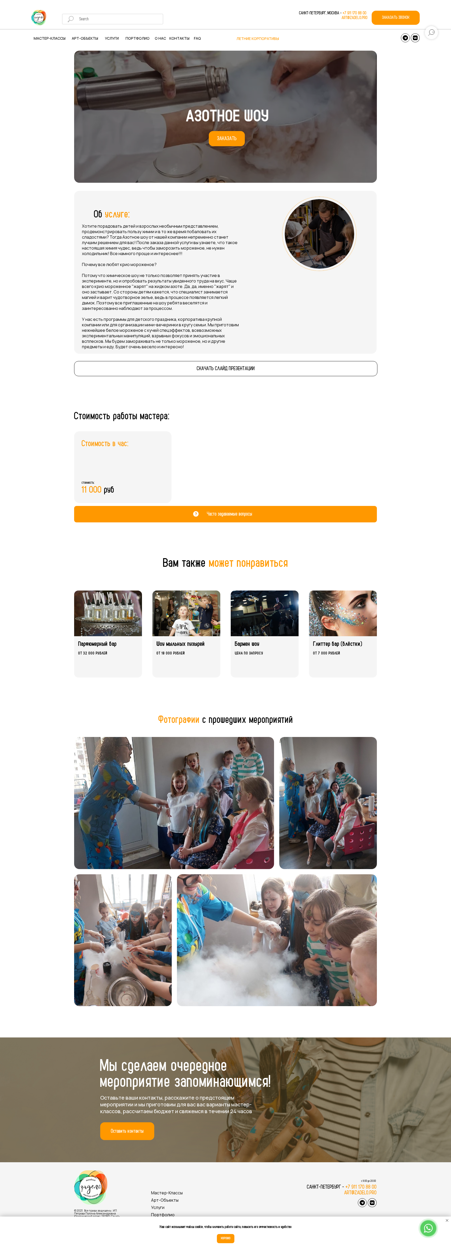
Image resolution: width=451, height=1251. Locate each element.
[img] (38, 17)
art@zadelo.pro (354, 18)
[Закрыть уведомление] (447, 1220)
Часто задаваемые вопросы (229, 514)
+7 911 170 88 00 (355, 13)
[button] (396, 18)
